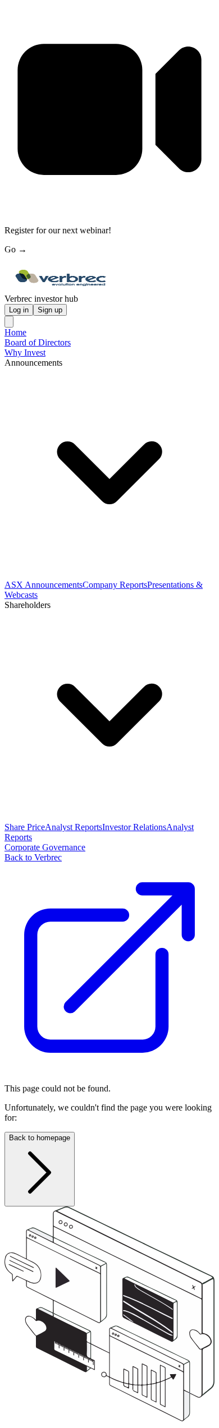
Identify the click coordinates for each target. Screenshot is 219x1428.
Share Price (24, 827)
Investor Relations (134, 827)
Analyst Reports (73, 827)
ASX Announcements (43, 584)
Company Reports (115, 584)
